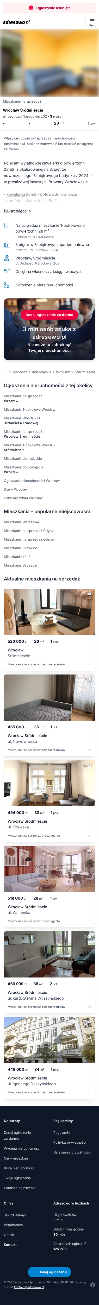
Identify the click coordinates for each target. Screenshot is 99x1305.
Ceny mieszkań (16, 1158)
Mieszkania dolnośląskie (23, 458)
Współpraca (13, 1225)
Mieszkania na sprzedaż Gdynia (29, 531)
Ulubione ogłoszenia (19, 1188)
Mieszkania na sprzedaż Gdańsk (29, 539)
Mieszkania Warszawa (21, 522)
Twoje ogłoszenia (17, 1178)
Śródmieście (84, 372)
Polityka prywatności (69, 1142)
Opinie (9, 1235)
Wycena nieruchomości (22, 1148)
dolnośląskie (41, 372)
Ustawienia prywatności (72, 1152)
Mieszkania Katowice (20, 548)
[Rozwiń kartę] (89, 665)
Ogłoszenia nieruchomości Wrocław (32, 481)
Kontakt (10, 1244)
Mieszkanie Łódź (17, 557)
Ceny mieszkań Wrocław (23, 498)
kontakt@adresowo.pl (29, 1287)
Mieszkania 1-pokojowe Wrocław (29, 409)
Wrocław (63, 372)
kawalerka (15, 194)
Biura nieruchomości (19, 1168)
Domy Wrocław (16, 489)
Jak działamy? (15, 1215)
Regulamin (61, 1132)
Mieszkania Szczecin (20, 565)
